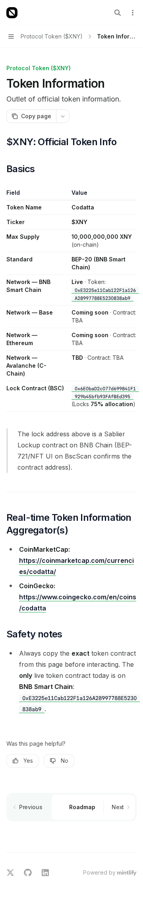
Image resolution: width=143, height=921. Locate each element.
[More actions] (133, 12)
